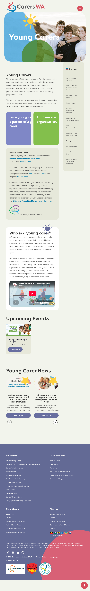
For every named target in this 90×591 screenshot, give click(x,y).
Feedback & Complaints (58, 521)
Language (54, 557)
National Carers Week (13, 525)
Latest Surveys (11, 536)
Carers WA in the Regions (71, 96)
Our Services (11, 455)
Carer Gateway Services (71, 79)
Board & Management (57, 514)
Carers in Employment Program (70, 110)
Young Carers (71, 141)
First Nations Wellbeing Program (72, 119)
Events (8, 518)
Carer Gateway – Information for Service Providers (72, 88)
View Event (15, 349)
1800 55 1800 (22, 177)
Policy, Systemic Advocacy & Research (71, 161)
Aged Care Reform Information (60, 472)
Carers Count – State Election (15, 521)
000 (30, 173)
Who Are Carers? (55, 461)
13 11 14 (42, 173)
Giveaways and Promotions (15, 532)
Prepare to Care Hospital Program (72, 134)
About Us (54, 509)
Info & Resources (57, 455)
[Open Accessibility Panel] (84, 585)
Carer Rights (54, 464)
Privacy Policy (41, 557)
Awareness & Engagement (59, 479)
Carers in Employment (13, 475)
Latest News (10, 514)
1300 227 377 (25, 162)
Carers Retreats (71, 146)
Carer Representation (71, 127)
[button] (9, 422)
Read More (18, 415)
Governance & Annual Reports (60, 525)
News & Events (12, 509)
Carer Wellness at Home (72, 153)
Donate (52, 529)
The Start (14, 560)
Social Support (71, 103)
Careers (52, 518)
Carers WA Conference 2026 (15, 529)
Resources (53, 468)
